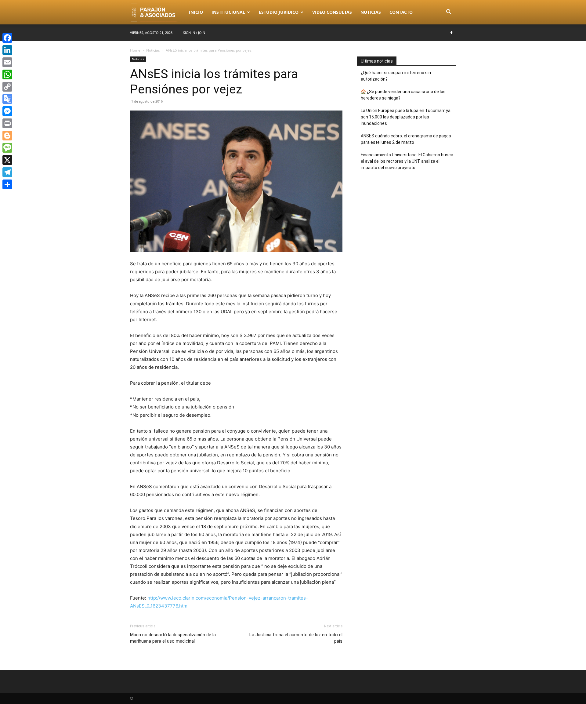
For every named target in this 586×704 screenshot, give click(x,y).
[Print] (7, 123)
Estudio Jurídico (278, 12)
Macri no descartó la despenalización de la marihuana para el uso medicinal (173, 638)
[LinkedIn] (7, 50)
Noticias (370, 12)
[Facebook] (451, 32)
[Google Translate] (7, 99)
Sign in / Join (194, 32)
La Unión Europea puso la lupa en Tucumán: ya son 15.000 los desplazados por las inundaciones (405, 117)
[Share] (7, 184)
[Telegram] (7, 172)
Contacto (401, 12)
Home (135, 50)
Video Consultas (332, 12)
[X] (7, 160)
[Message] (7, 148)
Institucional (228, 12)
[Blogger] (7, 135)
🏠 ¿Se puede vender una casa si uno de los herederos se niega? (403, 94)
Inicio (196, 12)
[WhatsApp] (7, 74)
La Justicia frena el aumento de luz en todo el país (295, 638)
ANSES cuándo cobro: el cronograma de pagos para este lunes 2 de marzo (406, 139)
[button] (448, 13)
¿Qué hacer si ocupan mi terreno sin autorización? (396, 76)
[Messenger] (7, 111)
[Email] (7, 62)
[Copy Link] (7, 87)
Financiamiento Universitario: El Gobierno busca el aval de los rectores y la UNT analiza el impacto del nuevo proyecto (407, 161)
